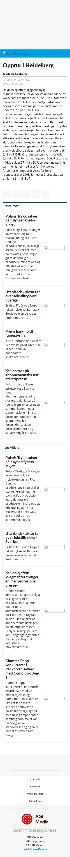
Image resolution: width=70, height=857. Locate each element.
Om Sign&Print (35, 793)
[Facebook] (31, 762)
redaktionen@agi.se (35, 849)
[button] (58, 54)
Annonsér (35, 786)
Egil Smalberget (20, 74)
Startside (35, 779)
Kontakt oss (35, 801)
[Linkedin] (39, 762)
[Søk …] (65, 53)
